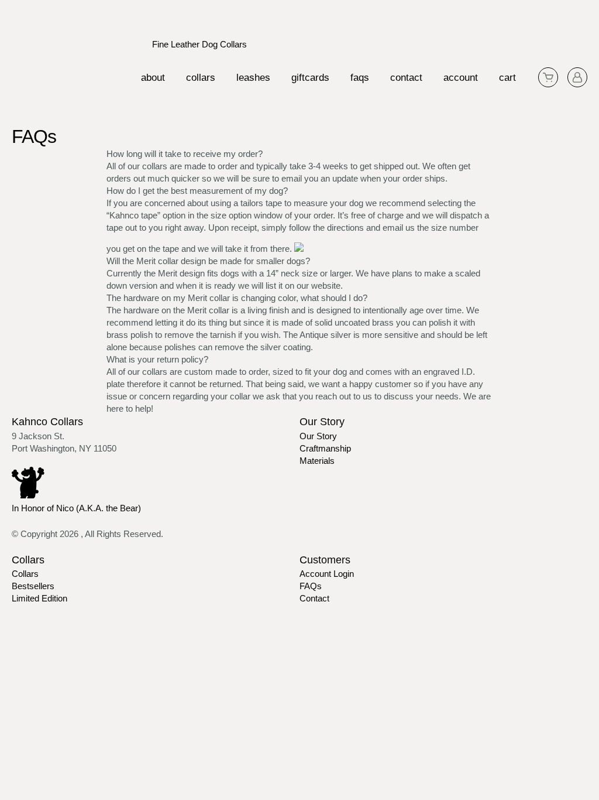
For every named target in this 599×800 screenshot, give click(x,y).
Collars (25, 574)
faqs (359, 77)
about (153, 77)
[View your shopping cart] (548, 77)
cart (507, 77)
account (460, 77)
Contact (314, 598)
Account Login (327, 574)
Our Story (318, 436)
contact (406, 77)
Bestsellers (33, 586)
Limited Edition (39, 598)
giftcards (310, 77)
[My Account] (577, 77)
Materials (317, 461)
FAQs (311, 586)
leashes (253, 77)
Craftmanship (325, 448)
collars (200, 77)
